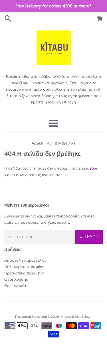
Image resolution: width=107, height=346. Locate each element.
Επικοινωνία (15, 285)
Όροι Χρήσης (16, 279)
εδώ (93, 168)
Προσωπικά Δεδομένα (24, 273)
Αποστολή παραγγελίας (25, 260)
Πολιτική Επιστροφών (23, 266)
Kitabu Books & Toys (76, 316)
